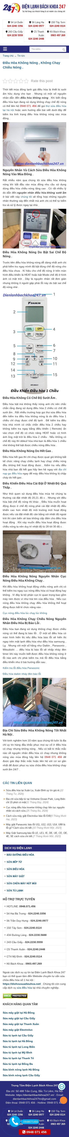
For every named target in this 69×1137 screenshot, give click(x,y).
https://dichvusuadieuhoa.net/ (22, 983)
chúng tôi (26, 196)
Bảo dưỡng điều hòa (20, 854)
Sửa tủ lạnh (15, 890)
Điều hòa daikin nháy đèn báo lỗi (22, 673)
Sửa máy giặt (15, 876)
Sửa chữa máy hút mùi (21, 883)
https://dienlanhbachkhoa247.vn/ (35, 1094)
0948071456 (30, 1121)
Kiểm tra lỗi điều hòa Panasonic (21, 667)
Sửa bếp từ (14, 862)
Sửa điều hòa (15, 869)
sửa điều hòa (24, 987)
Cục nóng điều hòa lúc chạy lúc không (25, 613)
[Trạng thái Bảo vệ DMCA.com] (15, 995)
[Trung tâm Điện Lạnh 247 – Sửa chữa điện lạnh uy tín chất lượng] (34, 7)
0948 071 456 (36, 1132)
